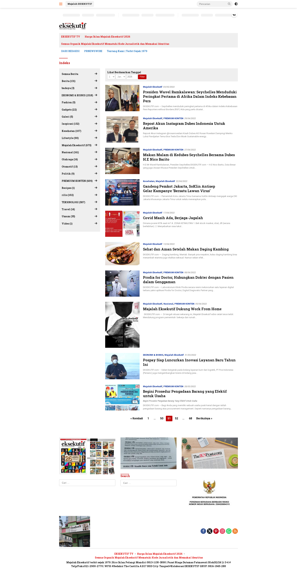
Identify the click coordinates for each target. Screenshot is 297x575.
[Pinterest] (216, 531)
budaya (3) (68, 88)
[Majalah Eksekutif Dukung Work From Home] (122, 325)
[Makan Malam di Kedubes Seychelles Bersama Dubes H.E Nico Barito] (122, 161)
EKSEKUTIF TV (70, 36)
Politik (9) (68, 173)
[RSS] (235, 531)
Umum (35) (68, 216)
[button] (229, 4)
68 (190, 418)
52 (176, 418)
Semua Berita (70, 74)
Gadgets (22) (69, 109)
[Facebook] (203, 531)
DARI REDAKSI (70, 51)
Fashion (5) (68, 102)
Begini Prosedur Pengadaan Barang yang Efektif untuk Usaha (170, 401)
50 (161, 418)
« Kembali (136, 418)
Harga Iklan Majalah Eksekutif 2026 (107, 36)
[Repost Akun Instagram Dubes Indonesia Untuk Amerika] (122, 129)
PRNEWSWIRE (93, 51)
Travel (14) (68, 209)
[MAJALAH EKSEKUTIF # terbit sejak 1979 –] (73, 25)
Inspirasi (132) (70, 124)
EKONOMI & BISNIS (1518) (77, 95)
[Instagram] (222, 531)
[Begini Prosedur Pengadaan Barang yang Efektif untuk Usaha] (122, 397)
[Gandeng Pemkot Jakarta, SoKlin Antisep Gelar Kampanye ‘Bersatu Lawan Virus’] (122, 192)
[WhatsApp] (229, 531)
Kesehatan (149, 181)
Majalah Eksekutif (152, 87)
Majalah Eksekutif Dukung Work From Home (182, 309)
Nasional (168, 303)
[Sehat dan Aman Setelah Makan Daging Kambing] (122, 253)
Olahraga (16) (70, 159)
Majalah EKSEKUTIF (80, 3)
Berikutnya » (204, 418)
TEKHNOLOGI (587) (73, 202)
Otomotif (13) (70, 166)
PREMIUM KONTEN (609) (77, 180)
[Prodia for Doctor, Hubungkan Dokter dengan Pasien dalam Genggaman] (122, 283)
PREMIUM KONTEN (173, 118)
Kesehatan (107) (71, 131)
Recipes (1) (68, 188)
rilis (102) (68, 195)
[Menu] (61, 4)
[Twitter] (209, 531)
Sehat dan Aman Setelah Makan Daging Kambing (186, 249)
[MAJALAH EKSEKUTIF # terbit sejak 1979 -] (74, 531)
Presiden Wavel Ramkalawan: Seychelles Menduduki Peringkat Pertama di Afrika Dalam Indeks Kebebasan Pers (190, 96)
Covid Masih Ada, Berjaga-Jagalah (173, 218)
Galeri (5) (67, 116)
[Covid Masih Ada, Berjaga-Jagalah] (122, 224)
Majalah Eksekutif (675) (76, 145)
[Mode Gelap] (236, 4)
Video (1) (67, 223)
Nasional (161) (70, 152)
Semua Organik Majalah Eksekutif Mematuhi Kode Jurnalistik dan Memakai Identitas (115, 43)
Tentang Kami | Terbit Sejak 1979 (127, 51)
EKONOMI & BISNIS (153, 355)
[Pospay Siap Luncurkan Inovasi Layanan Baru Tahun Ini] (122, 366)
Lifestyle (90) (70, 138)
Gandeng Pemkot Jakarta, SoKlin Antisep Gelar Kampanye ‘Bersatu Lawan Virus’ (179, 188)
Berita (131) (68, 81)
